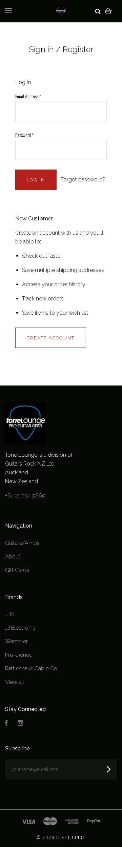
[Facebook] (6, 724)
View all (14, 682)
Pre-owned (19, 655)
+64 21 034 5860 (25, 495)
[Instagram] (20, 724)
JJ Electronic (20, 628)
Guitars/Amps (22, 543)
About (12, 556)
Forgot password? (83, 179)
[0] (108, 11)
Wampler (16, 641)
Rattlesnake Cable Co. (31, 668)
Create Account (51, 337)
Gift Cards (17, 570)
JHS (9, 614)
